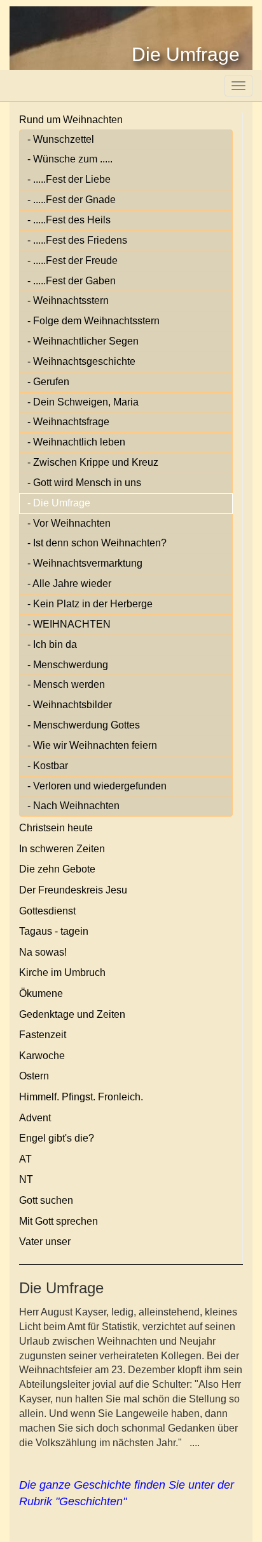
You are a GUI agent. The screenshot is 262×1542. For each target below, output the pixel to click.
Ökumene (41, 993)
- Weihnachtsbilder (69, 704)
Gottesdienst (47, 911)
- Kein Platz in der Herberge (90, 603)
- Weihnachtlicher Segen (83, 341)
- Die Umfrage (58, 503)
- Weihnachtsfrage (68, 421)
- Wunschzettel (60, 139)
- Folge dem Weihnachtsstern (93, 320)
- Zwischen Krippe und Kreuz (92, 462)
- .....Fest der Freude (72, 260)
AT (25, 1159)
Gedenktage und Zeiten (72, 1014)
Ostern (34, 1076)
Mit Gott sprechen (58, 1221)
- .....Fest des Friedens (77, 240)
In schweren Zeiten (62, 848)
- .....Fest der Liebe (69, 179)
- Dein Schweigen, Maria (83, 402)
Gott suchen (46, 1200)
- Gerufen (48, 381)
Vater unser (45, 1241)
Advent (35, 1117)
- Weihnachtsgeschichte (81, 361)
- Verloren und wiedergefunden (97, 786)
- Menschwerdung (67, 664)
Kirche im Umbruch (62, 972)
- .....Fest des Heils (69, 219)
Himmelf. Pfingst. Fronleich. (81, 1096)
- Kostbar (47, 765)
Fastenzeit (42, 1034)
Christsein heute (56, 827)
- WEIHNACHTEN (69, 624)
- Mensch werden (66, 684)
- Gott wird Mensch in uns (84, 482)
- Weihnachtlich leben (76, 442)
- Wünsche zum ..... (70, 159)
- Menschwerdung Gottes (83, 725)
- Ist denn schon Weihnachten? (97, 542)
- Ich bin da (52, 644)
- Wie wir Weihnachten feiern (92, 745)
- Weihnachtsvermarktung (84, 563)
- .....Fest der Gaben (71, 280)
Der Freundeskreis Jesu (73, 890)
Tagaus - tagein (53, 931)
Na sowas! (43, 952)
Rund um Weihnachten (71, 119)
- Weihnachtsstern (68, 300)
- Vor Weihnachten (69, 523)
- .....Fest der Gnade (71, 199)
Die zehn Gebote (57, 869)
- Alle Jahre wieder (69, 583)
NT (26, 1179)
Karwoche (42, 1055)
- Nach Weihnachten (73, 805)
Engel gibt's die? (56, 1138)
